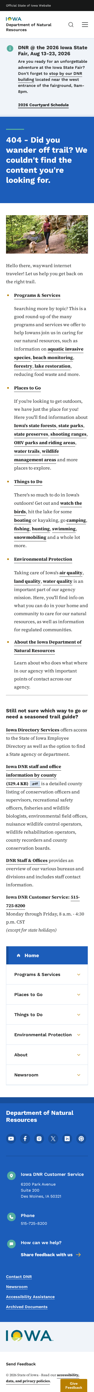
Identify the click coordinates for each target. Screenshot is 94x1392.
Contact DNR (19, 1276)
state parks (70, 425)
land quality (27, 581)
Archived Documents (27, 1306)
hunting (41, 529)
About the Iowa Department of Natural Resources (47, 646)
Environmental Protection (43, 559)
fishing (22, 529)
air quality (70, 572)
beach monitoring (53, 357)
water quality (57, 581)
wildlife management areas (36, 455)
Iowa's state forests (35, 425)
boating (22, 520)
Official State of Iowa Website (28, 5)
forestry (23, 366)
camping (76, 520)
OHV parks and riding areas (44, 442)
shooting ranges (68, 434)
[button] (73, 1385)
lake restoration (52, 366)
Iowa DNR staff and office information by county (33, 775)
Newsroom (17, 1286)
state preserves (31, 434)
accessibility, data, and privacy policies (42, 1377)
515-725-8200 (34, 1223)
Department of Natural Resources (28, 27)
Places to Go (27, 388)
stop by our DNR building (50, 76)
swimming (64, 529)
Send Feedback (21, 1364)
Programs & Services (37, 295)
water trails (27, 451)
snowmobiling (30, 537)
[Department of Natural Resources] (18, 19)
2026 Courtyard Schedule (43, 104)
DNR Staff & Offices (27, 860)
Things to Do (28, 481)
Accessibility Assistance (30, 1296)
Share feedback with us (47, 1254)
